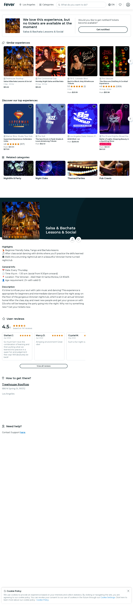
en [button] (113, 5)
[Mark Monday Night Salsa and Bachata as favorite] (62, 49)
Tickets (109, 238)
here (22, 432)
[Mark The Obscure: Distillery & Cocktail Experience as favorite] (126, 49)
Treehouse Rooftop (15, 384)
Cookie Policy (42, 600)
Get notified (103, 29)
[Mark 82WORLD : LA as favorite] (94, 106)
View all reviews (44, 366)
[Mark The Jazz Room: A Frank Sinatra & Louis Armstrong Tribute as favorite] (62, 106)
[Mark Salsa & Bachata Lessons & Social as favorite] (30, 49)
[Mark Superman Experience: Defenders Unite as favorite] (30, 106)
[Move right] (130, 61)
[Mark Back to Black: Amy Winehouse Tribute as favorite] (94, 49)
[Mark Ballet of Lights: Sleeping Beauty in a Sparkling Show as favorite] (126, 106)
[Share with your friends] (72, 239)
